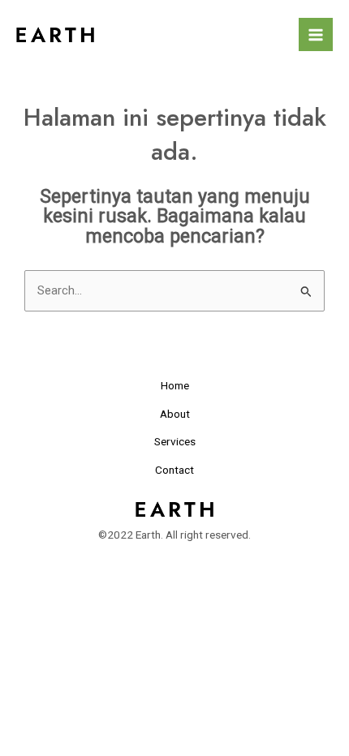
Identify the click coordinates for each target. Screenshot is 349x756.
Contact (174, 469)
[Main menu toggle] (316, 35)
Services (175, 441)
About (175, 413)
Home (175, 385)
